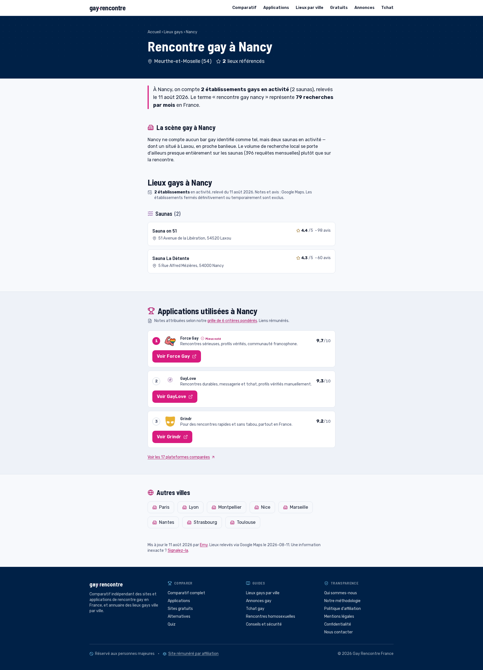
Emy (204, 545)
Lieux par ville (309, 7)
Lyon (194, 507)
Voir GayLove (171, 396)
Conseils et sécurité (264, 624)
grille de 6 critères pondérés (232, 320)
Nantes (166, 522)
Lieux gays (173, 32)
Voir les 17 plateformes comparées (179, 457)
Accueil (154, 32)
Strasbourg (205, 522)
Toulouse (246, 522)
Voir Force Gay (173, 356)
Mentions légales (339, 616)
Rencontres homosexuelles (270, 616)
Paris (164, 507)
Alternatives (179, 616)
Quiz (172, 624)
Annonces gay (258, 600)
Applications (276, 7)
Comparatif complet (186, 593)
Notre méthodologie (342, 600)
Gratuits (339, 7)
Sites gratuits (180, 608)
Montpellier (230, 507)
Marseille (299, 507)
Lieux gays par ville (263, 593)
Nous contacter (338, 632)
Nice (265, 507)
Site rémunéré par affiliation (193, 653)
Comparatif (244, 7)
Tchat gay (255, 608)
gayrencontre (107, 8)
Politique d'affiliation (342, 608)
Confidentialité (337, 624)
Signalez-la (178, 550)
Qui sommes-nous (340, 593)
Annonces (364, 7)
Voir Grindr (169, 436)
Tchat (387, 7)
